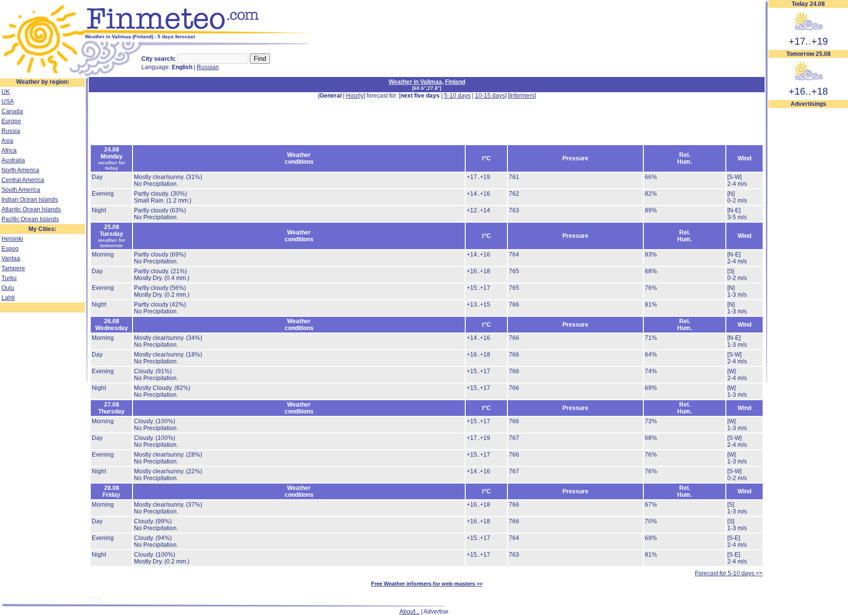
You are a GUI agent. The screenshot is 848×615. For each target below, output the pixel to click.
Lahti (8, 297)
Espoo (10, 248)
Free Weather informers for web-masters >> (426, 584)
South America (20, 189)
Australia (13, 160)
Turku (9, 278)
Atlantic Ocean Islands (31, 209)
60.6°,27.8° (427, 88)
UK (5, 91)
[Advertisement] (808, 255)
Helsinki (12, 238)
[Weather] (42, 75)
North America (20, 170)
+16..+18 (808, 91)
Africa (9, 150)
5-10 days (457, 95)
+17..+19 (808, 41)
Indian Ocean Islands (29, 199)
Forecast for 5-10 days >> (729, 573)
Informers (521, 95)
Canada (12, 111)
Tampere (13, 268)
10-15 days (490, 95)
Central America (22, 180)
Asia (7, 140)
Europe (11, 121)
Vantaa (10, 258)
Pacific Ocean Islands (30, 219)
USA (7, 101)
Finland (455, 81)
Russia (10, 131)
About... (409, 611)
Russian (208, 67)
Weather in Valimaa (415, 81)
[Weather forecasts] (200, 31)
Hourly (355, 95)
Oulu (7, 287)
